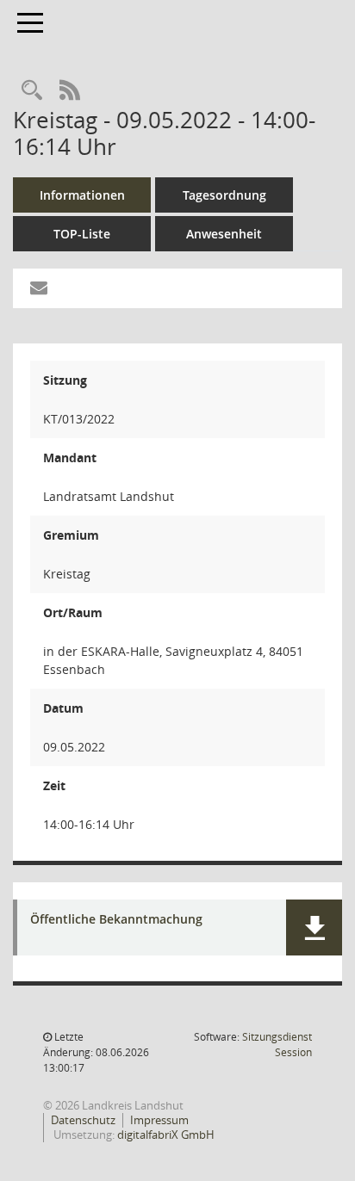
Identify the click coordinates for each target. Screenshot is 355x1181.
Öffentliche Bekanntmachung (116, 919)
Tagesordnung (224, 195)
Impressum (159, 1120)
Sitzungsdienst (277, 1045)
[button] (314, 927)
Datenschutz (83, 1120)
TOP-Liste (81, 234)
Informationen (82, 195)
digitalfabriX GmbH (166, 1134)
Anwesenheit (224, 234)
